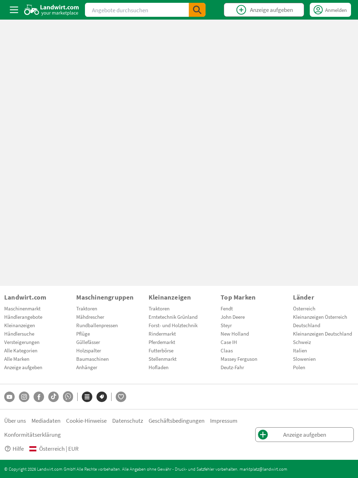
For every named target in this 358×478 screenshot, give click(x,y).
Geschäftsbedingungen (177, 420)
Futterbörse (161, 350)
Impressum (223, 420)
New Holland (235, 333)
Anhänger (86, 367)
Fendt (227, 308)
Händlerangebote (23, 316)
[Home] (51, 9)
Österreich (304, 308)
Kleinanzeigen (19, 325)
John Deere (233, 316)
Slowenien (304, 358)
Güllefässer (88, 341)
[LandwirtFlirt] (121, 397)
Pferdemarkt (162, 341)
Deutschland (306, 325)
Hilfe (18, 448)
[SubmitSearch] (197, 10)
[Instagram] (24, 397)
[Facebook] (39, 397)
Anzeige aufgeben (23, 367)
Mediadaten (45, 420)
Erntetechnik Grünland (173, 316)
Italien (300, 350)
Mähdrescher (90, 316)
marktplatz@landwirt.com (263, 469)
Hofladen (159, 367)
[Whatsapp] (68, 396)
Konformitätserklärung (32, 434)
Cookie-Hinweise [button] (86, 420)
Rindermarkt (162, 333)
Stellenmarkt (163, 358)
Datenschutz (127, 420)
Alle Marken (16, 358)
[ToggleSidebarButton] (14, 9)
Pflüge (83, 333)
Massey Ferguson (239, 358)
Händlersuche (19, 333)
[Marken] (101, 397)
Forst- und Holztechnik (173, 325)
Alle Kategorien (20, 350)
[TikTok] (53, 397)
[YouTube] (9, 397)
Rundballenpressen (97, 325)
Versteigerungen (22, 341)
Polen (299, 367)
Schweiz (302, 341)
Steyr (226, 325)
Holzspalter (88, 350)
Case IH (229, 341)
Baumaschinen (92, 358)
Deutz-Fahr (232, 367)
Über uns (15, 420)
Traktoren (86, 308)
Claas (227, 350)
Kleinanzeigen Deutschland (322, 333)
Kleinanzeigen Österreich (320, 316)
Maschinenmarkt (22, 308)
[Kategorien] (87, 397)
